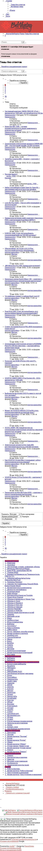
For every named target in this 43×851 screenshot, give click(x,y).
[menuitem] (17, 5)
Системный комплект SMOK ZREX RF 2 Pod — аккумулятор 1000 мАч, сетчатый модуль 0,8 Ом (24, 112)
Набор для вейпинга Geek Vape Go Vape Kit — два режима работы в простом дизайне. (22, 188)
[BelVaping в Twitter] (6, 780)
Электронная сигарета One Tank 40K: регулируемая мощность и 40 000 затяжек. (22, 446)
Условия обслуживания (9, 841)
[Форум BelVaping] (18, 32)
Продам (8, 178)
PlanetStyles (29, 846)
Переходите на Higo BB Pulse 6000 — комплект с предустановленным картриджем (23, 493)
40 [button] (6, 96)
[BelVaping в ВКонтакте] (0, 780)
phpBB (11, 846)
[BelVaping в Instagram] (2, 780)
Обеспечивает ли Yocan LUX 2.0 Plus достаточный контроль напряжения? (19, 249)
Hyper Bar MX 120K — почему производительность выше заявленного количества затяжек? (21, 128)
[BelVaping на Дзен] (8, 780)
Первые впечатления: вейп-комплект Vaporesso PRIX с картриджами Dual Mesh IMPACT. (24, 219)
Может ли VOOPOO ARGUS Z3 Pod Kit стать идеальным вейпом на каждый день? (21, 411)
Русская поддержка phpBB (10, 848)
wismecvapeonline (12, 252)
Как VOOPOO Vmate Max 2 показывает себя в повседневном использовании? (22, 461)
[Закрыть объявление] (41, 46)
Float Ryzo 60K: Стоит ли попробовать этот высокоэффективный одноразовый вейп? (21, 312)
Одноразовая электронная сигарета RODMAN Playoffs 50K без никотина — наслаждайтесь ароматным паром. (23, 346)
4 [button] (5, 91)
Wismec (14, 254)
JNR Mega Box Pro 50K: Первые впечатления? (22, 266)
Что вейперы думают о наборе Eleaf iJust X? (22, 296)
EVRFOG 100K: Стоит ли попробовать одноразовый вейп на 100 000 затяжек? (20, 234)
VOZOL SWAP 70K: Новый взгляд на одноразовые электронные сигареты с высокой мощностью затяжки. (23, 429)
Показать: (5, 514)
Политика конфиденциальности (23, 839)
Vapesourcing (10, 115)
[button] (5, 79)
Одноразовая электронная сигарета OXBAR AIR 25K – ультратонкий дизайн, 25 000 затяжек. (24, 145)
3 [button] (5, 89)
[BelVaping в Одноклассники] (7, 780)
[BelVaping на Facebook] (3, 780)
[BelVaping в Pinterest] (4, 780)
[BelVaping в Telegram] (10, 780)
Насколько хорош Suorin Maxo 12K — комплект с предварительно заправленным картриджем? (23, 280)
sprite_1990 (11, 176)
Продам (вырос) (11, 174)
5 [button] (5, 93)
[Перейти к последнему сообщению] (38, 123)
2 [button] (5, 87)
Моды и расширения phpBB (11, 850)
